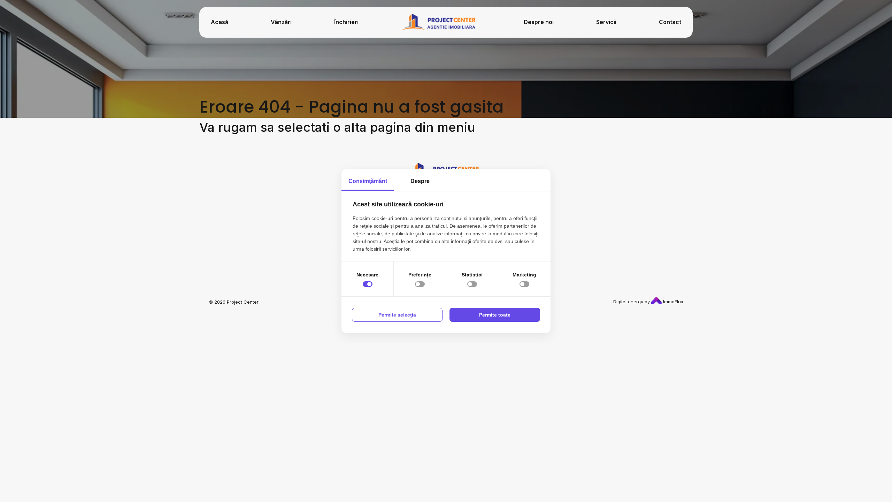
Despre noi (539, 21)
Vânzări (281, 21)
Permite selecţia (397, 315)
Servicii (606, 21)
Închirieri (346, 21)
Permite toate (494, 315)
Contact (670, 21)
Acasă (219, 21)
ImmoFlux (672, 301)
